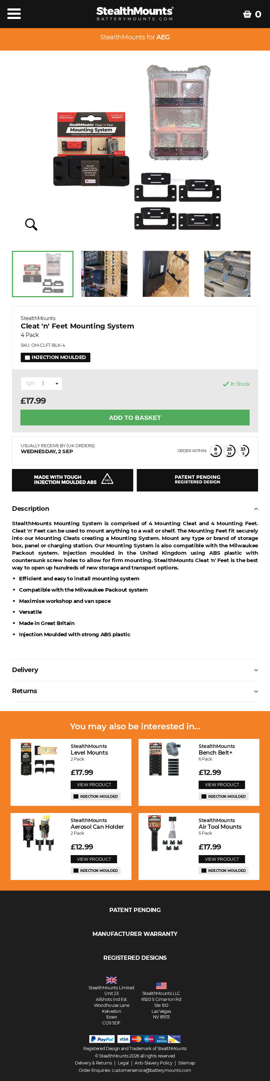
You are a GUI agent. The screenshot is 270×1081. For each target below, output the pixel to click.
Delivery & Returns (93, 1063)
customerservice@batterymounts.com (151, 1070)
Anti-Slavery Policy (153, 1063)
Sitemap (186, 1063)
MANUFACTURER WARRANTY (135, 934)
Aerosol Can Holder (97, 823)
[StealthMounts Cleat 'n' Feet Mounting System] (135, 151)
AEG (163, 37)
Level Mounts (89, 749)
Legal (123, 1063)
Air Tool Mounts (220, 823)
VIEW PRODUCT (94, 784)
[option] (42, 274)
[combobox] (41, 384)
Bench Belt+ (217, 749)
